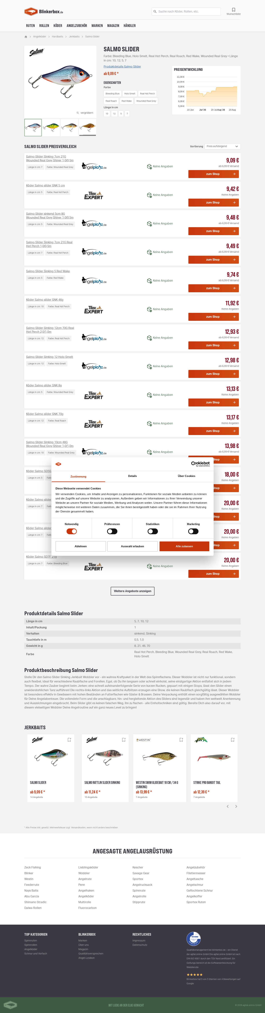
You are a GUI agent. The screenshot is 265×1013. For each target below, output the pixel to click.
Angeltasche (195, 879)
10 (107, 114)
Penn (81, 884)
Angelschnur (195, 884)
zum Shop (213, 174)
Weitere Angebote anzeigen (132, 591)
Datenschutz (139, 945)
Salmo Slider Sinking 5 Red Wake (48, 271)
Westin (28, 879)
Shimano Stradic (35, 902)
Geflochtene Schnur (200, 890)
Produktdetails (122, 66)
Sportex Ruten (196, 902)
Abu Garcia (31, 896)
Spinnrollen (30, 945)
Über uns (83, 945)
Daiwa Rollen (32, 908)
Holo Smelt (129, 94)
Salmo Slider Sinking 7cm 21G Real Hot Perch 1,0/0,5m (49, 244)
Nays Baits (31, 890)
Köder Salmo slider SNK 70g (44, 414)
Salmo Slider (92, 36)
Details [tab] (132, 475)
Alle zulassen (184, 546)
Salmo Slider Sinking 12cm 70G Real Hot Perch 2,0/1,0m (50, 330)
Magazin (113, 25)
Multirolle (84, 902)
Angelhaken (86, 890)
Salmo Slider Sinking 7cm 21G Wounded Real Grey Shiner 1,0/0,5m (50, 158)
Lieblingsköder (88, 867)
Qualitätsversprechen (90, 953)
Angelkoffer (194, 896)
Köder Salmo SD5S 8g (40, 471)
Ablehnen (81, 546)
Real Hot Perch (147, 94)
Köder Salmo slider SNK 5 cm (45, 185)
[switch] (112, 531)
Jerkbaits (74, 36)
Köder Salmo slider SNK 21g (44, 499)
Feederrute (31, 884)
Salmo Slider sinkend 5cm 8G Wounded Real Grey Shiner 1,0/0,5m (50, 215)
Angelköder (39, 36)
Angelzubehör (77, 25)
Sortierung (196, 146)
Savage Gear (140, 873)
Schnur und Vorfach (35, 953)
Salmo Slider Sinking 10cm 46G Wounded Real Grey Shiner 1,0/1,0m (50, 444)
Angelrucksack (142, 884)
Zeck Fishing (32, 867)
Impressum (138, 940)
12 (114, 114)
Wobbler (84, 873)
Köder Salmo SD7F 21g (41, 556)
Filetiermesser (196, 873)
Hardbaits (57, 36)
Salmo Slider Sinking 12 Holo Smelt (49, 356)
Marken (97, 25)
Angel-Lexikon (86, 958)
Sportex (137, 879)
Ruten (30, 25)
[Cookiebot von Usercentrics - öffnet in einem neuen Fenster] (194, 464)
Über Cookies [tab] (186, 475)
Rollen (44, 25)
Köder (58, 25)
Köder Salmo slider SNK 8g (44, 385)
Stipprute (138, 902)
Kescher (137, 867)
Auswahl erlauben (132, 546)
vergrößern (87, 113)
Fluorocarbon (87, 908)
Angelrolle (139, 896)
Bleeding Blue (113, 94)
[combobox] (223, 146)
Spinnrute (138, 890)
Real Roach (111, 101)
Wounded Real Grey (146, 101)
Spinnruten (30, 940)
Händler (130, 25)
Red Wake (127, 101)
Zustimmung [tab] (78, 476)
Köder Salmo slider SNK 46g (44, 299)
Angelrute (85, 879)
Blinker (28, 873)
